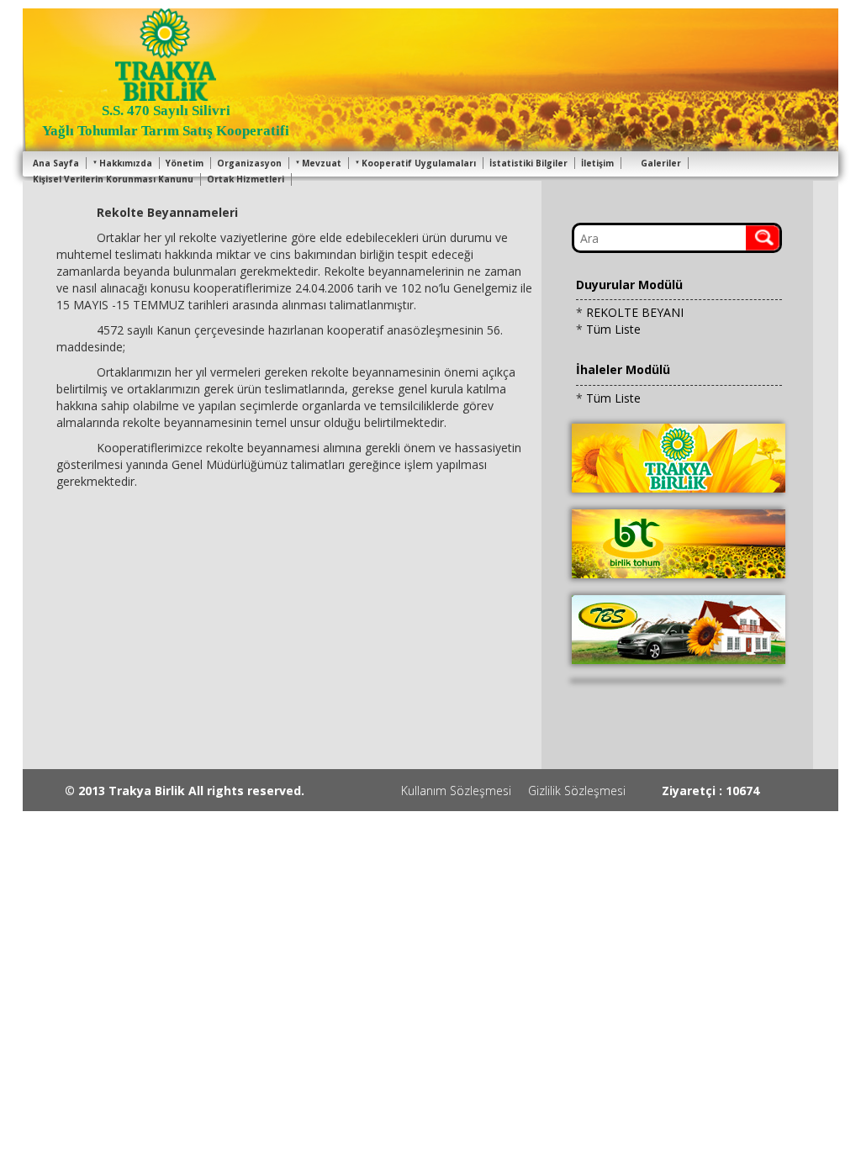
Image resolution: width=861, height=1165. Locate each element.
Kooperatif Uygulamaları (419, 163)
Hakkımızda (125, 163)
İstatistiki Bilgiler (528, 163)
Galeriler (661, 163)
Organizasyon (249, 163)
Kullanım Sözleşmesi (456, 791)
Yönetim (184, 163)
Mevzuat (321, 163)
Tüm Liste (613, 329)
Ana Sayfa (56, 163)
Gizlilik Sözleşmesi (577, 791)
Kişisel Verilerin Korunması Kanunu (113, 179)
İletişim (597, 163)
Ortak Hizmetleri (245, 179)
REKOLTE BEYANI (635, 312)
